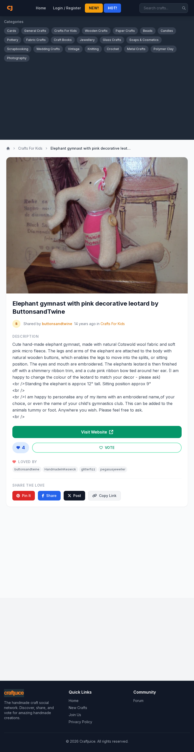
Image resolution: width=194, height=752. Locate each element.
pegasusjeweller (112, 469)
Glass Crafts (112, 40)
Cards (11, 31)
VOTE (109, 447)
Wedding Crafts (48, 49)
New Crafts (78, 707)
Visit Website (94, 432)
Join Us (75, 715)
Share (51, 495)
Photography (17, 58)
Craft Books (63, 40)
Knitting (93, 49)
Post (77, 495)
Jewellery (87, 40)
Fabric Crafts (36, 40)
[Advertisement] (97, 99)
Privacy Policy (80, 722)
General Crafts (35, 31)
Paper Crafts (125, 31)
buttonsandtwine (57, 324)
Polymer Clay (164, 49)
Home (41, 8)
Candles (167, 31)
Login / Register (67, 8)
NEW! (94, 8)
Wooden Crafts (96, 31)
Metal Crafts (136, 49)
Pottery (12, 40)
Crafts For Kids (65, 31)
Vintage (74, 49)
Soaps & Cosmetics (144, 40)
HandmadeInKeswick (60, 469)
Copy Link (107, 495)
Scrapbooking (17, 49)
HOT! (112, 8)
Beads (148, 31)
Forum (138, 700)
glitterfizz (88, 469)
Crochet (113, 49)
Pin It (26, 495)
